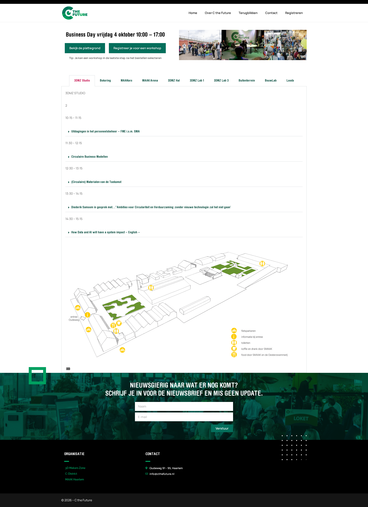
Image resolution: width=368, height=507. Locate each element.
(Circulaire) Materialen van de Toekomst (96, 182)
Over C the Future (218, 13)
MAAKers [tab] (126, 80)
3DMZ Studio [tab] (82, 80)
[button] (183, 45)
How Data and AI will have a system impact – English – (105, 232)
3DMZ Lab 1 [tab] (197, 80)
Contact (271, 13)
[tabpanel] (184, 229)
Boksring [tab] (105, 80)
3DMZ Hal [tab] (174, 80)
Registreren (294, 13)
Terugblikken (248, 13)
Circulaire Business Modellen (89, 156)
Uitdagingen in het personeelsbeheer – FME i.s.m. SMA (105, 131)
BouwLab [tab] (271, 80)
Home (193, 13)
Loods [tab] (290, 80)
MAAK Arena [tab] (150, 80)
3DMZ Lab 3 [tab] (221, 80)
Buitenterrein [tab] (247, 80)
